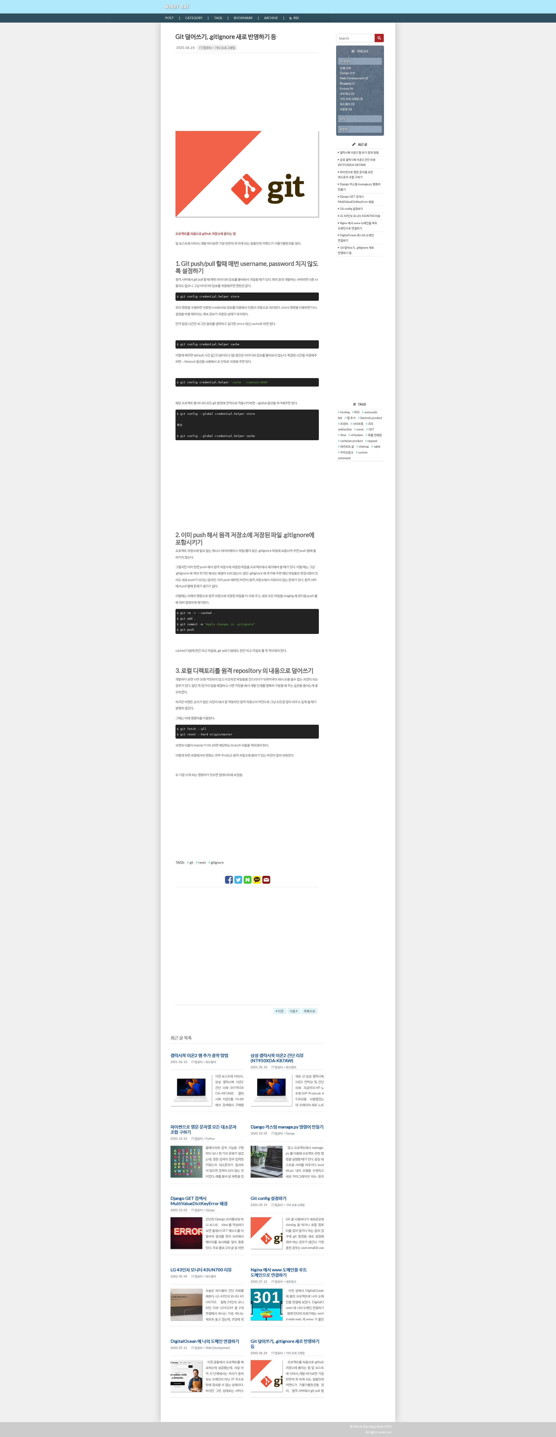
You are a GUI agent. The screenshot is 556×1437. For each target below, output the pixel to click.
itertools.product (371, 418)
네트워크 (345, 93)
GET (371, 429)
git (191, 862)
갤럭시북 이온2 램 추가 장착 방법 (199, 1055)
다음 (293, 1011)
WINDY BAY (177, 6)
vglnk (377, 446)
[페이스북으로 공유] (229, 879)
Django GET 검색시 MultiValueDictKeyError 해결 (199, 1201)
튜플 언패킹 (375, 435)
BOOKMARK (243, 18)
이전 (280, 1011)
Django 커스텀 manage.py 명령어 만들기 (287, 1126)
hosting (345, 412)
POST (169, 18)
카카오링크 (347, 452)
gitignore (217, 862)
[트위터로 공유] (238, 879)
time (343, 435)
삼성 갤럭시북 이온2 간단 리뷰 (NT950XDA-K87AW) (277, 1058)
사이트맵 (358, 423)
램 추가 (351, 418)
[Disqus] (247, 945)
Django (344, 73)
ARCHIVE (271, 18)
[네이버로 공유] (248, 879)
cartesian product (351, 441)
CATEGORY (193, 18)
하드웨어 (345, 104)
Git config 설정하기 (268, 1198)
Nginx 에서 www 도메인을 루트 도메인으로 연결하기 (279, 1272)
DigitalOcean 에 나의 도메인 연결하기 (204, 1341)
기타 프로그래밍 (225, 48)
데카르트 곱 (347, 446)
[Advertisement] (247, 90)
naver (360, 429)
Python (344, 88)
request (372, 441)
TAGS (218, 18)
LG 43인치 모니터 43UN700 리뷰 (201, 1269)
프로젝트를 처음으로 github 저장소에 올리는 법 (205, 233)
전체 (342, 68)
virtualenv (357, 435)
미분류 (344, 109)
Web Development (352, 78)
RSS (296, 18)
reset (202, 862)
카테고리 (362, 51)
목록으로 (309, 1011)
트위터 (344, 423)
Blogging (345, 83)
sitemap (364, 446)
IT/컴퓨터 (205, 48)
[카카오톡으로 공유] (257, 879)
